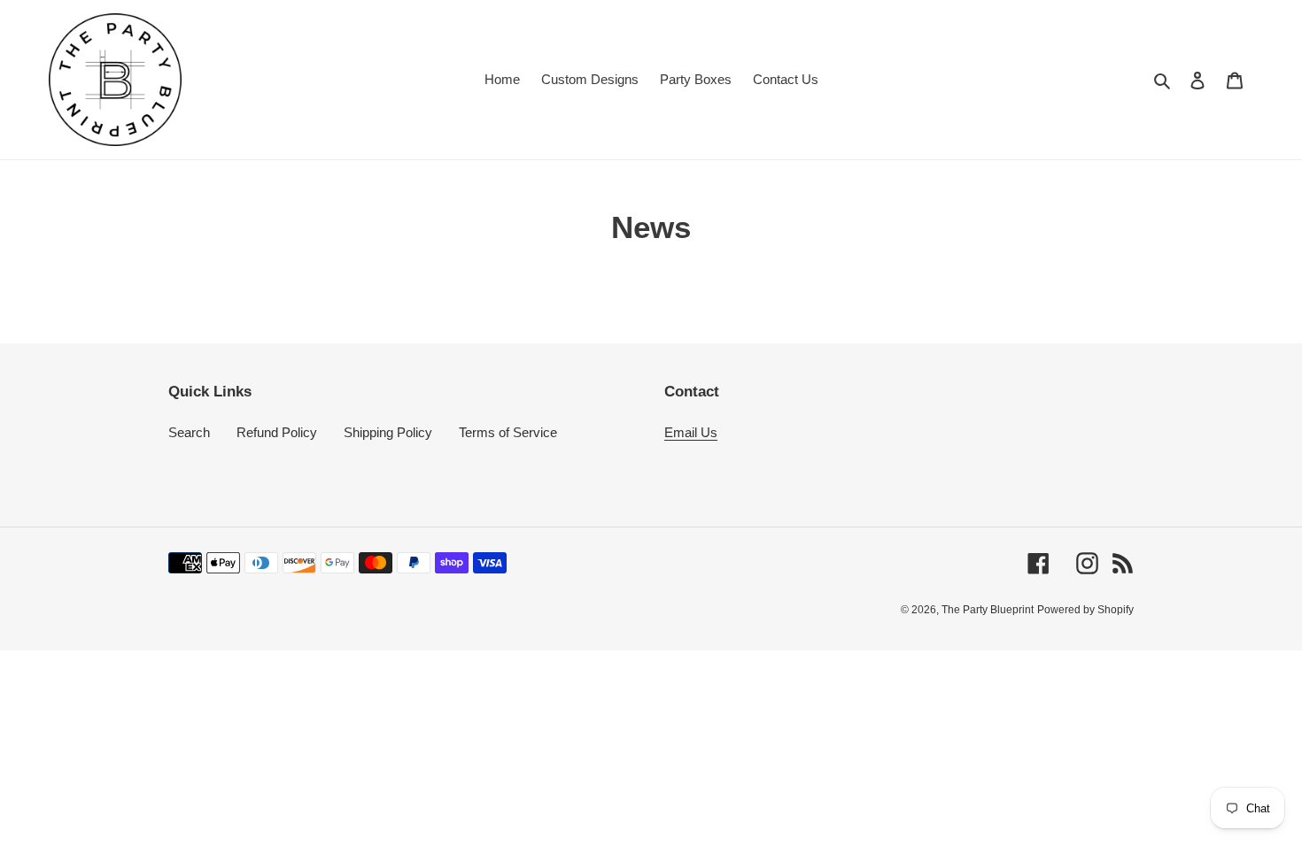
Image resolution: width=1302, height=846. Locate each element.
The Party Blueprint (988, 610)
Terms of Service (508, 432)
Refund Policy (276, 432)
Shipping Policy (388, 432)
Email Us (690, 432)
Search (189, 432)
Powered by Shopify (1085, 610)
